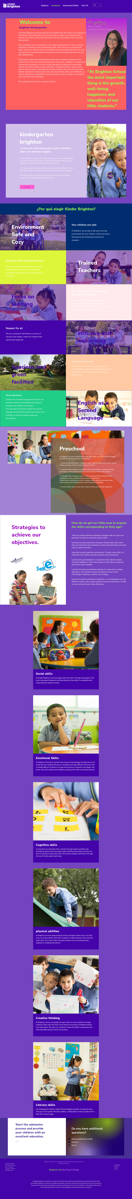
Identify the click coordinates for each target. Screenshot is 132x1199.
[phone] (69, 1145)
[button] (84, 5)
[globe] (69, 1139)
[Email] (69, 1142)
